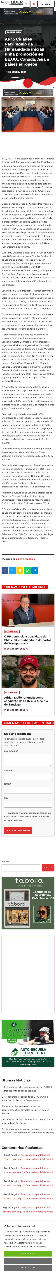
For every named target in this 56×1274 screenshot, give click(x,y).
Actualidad (14, 32)
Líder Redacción (25, 559)
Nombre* (9, 770)
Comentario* (11, 751)
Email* (7, 784)
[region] (28, 1247)
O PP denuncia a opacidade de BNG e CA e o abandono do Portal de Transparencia (27, 640)
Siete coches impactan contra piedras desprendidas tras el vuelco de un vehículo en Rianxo (25, 1110)
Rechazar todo (28, 1268)
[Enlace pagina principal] (12, 4)
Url (6, 798)
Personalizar (28, 1261)
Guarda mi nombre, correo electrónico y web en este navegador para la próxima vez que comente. (27, 816)
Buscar (5, 862)
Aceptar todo (28, 1254)
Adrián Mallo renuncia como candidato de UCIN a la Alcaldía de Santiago (26, 701)
